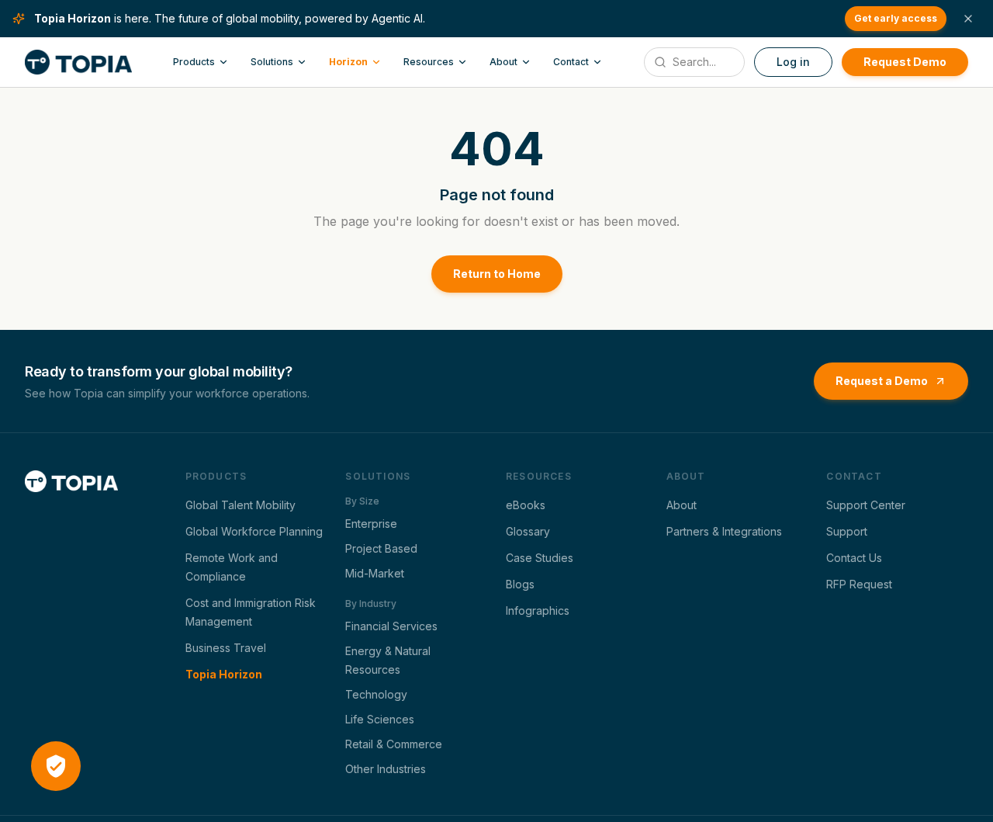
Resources (428, 62)
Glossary (528, 531)
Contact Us (854, 557)
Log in (793, 61)
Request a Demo (882, 380)
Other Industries (385, 768)
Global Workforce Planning (254, 531)
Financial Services (391, 626)
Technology (376, 694)
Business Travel (225, 647)
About (503, 62)
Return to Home (497, 273)
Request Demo (904, 61)
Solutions (272, 62)
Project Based (381, 548)
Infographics (537, 610)
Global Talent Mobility (240, 505)
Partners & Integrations (724, 531)
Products (194, 62)
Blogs (520, 584)
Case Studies (539, 557)
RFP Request (859, 584)
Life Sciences (379, 719)
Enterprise (371, 523)
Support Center (865, 505)
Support (846, 531)
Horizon (348, 62)
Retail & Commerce (393, 744)
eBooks (525, 505)
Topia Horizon (223, 674)
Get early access (895, 18)
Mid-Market (374, 573)
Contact (571, 62)
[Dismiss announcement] (968, 18)
